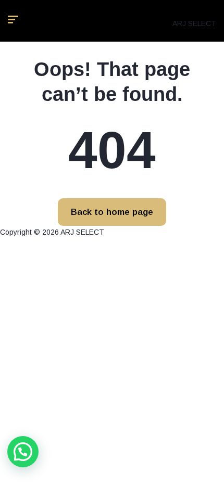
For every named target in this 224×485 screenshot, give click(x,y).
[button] (23, 451)
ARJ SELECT (194, 23)
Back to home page (112, 212)
